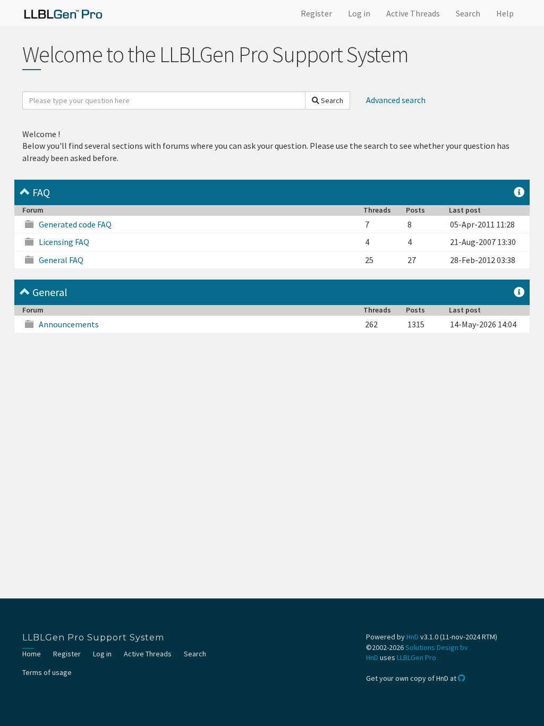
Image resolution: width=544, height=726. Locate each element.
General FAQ (61, 260)
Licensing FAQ (64, 242)
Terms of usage (47, 672)
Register (316, 13)
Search (468, 13)
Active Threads (413, 13)
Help (505, 13)
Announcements (69, 324)
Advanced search (396, 100)
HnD (412, 636)
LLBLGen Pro (416, 657)
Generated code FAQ (75, 224)
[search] (163, 100)
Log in (359, 13)
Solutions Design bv (436, 647)
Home (31, 654)
